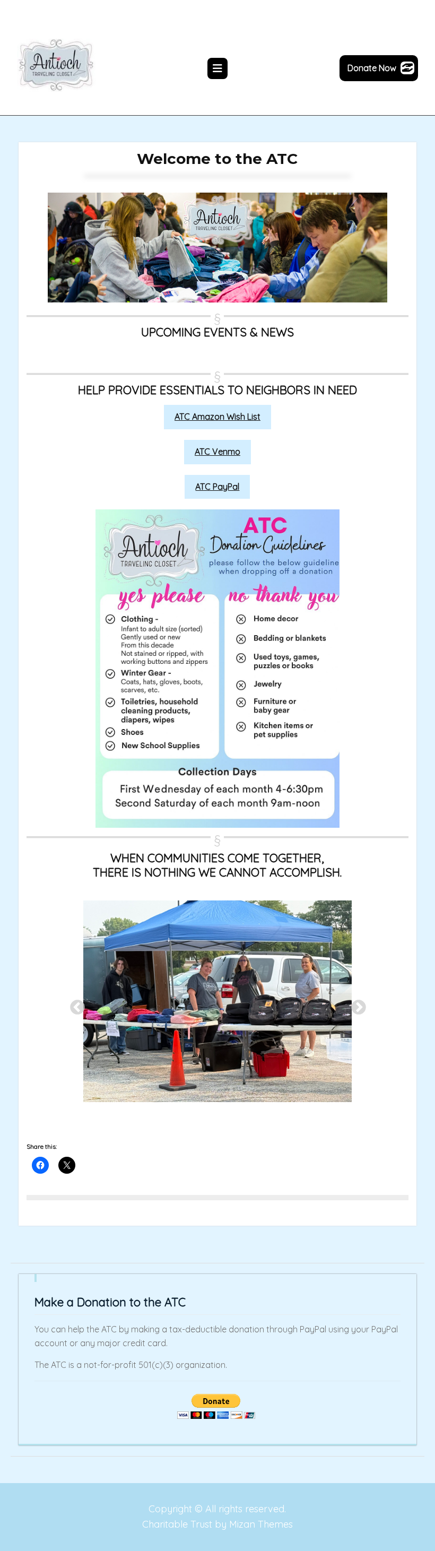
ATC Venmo (217, 451)
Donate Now (371, 68)
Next (355, 1004)
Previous (74, 1004)
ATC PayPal (217, 486)
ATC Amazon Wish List (217, 416)
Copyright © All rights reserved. (217, 1509)
